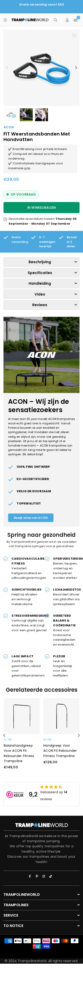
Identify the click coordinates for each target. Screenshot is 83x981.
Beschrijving (40, 262)
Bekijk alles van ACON (31, 518)
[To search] (55, 19)
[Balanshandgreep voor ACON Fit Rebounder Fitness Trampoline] (22, 716)
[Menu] (5, 19)
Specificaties (40, 272)
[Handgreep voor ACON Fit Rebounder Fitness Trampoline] (61, 716)
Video (40, 294)
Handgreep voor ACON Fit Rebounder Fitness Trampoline (60, 750)
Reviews (39, 304)
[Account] (67, 19)
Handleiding (40, 283)
